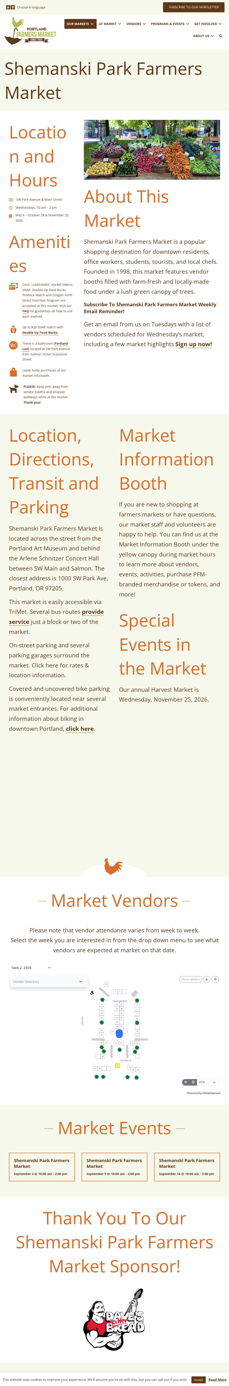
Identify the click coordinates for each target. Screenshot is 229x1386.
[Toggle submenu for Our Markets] (92, 24)
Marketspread (211, 1093)
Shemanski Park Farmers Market (41, 1163)
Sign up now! (193, 344)
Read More (217, 1379)
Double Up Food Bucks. (40, 332)
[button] (221, 36)
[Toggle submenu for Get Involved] (220, 24)
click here (80, 729)
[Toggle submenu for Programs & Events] (187, 24)
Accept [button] (198, 1380)
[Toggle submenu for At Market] (119, 24)
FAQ (25, 311)
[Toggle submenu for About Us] (212, 35)
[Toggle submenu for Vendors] (144, 24)
